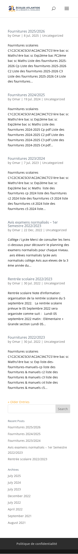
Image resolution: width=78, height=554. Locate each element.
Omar (16, 35)
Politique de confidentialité (36, 544)
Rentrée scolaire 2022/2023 (30, 279)
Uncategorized (52, 35)
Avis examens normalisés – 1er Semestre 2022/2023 (33, 224)
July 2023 (14, 489)
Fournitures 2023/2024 (26, 158)
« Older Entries (18, 402)
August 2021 (17, 523)
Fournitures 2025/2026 (26, 31)
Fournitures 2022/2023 (26, 337)
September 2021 (20, 516)
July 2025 (14, 476)
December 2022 (19, 496)
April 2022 (15, 509)
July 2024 (14, 482)
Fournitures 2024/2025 (26, 94)
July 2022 (14, 502)
